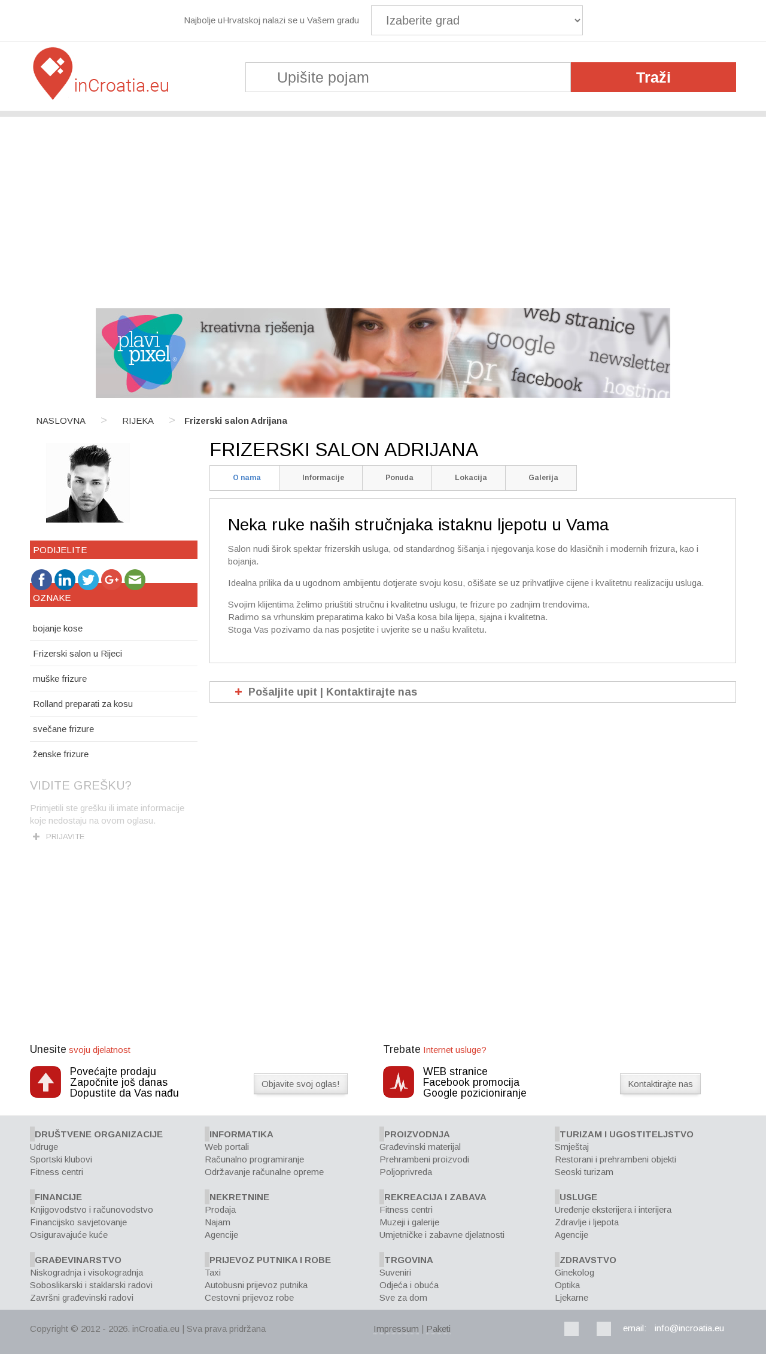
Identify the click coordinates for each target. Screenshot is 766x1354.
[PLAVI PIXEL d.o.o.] (383, 395)
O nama (247, 477)
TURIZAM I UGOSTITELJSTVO (627, 1134)
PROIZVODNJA (417, 1134)
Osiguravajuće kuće (69, 1234)
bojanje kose (58, 628)
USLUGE (578, 1197)
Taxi (213, 1272)
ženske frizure (61, 754)
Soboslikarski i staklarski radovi (91, 1285)
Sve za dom (403, 1297)
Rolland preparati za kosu (83, 704)
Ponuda (399, 477)
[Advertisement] (383, 206)
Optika (567, 1285)
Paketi (438, 1328)
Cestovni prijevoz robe (249, 1297)
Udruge (44, 1147)
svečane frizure (63, 729)
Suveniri (395, 1272)
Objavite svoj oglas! (301, 1084)
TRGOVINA (408, 1260)
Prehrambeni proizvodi (424, 1159)
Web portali (227, 1147)
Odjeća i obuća (409, 1285)
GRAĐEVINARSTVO (78, 1260)
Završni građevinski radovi (81, 1297)
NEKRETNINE (239, 1197)
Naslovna (61, 420)
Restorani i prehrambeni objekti (615, 1159)
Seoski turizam (584, 1172)
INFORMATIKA (241, 1134)
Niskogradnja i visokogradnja (86, 1272)
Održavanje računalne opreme (264, 1172)
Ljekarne (571, 1297)
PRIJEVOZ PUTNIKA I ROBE (270, 1260)
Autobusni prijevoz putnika (256, 1285)
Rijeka (138, 420)
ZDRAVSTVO (588, 1260)
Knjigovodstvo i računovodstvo (91, 1209)
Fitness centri (56, 1172)
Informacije (323, 477)
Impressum (396, 1328)
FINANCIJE (58, 1197)
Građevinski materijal (420, 1147)
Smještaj (572, 1147)
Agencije (221, 1234)
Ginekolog (574, 1272)
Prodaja (220, 1209)
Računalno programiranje (254, 1159)
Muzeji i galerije (409, 1222)
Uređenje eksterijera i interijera (613, 1209)
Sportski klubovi (61, 1159)
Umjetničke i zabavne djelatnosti (441, 1234)
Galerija (543, 477)
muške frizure (60, 678)
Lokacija (471, 477)
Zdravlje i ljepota (587, 1222)
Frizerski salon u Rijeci (77, 653)
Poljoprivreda (405, 1172)
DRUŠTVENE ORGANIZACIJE (99, 1134)
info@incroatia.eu (689, 1328)
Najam (217, 1222)
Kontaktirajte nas (660, 1084)
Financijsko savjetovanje (78, 1222)
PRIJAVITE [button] (65, 836)
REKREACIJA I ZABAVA (435, 1197)
